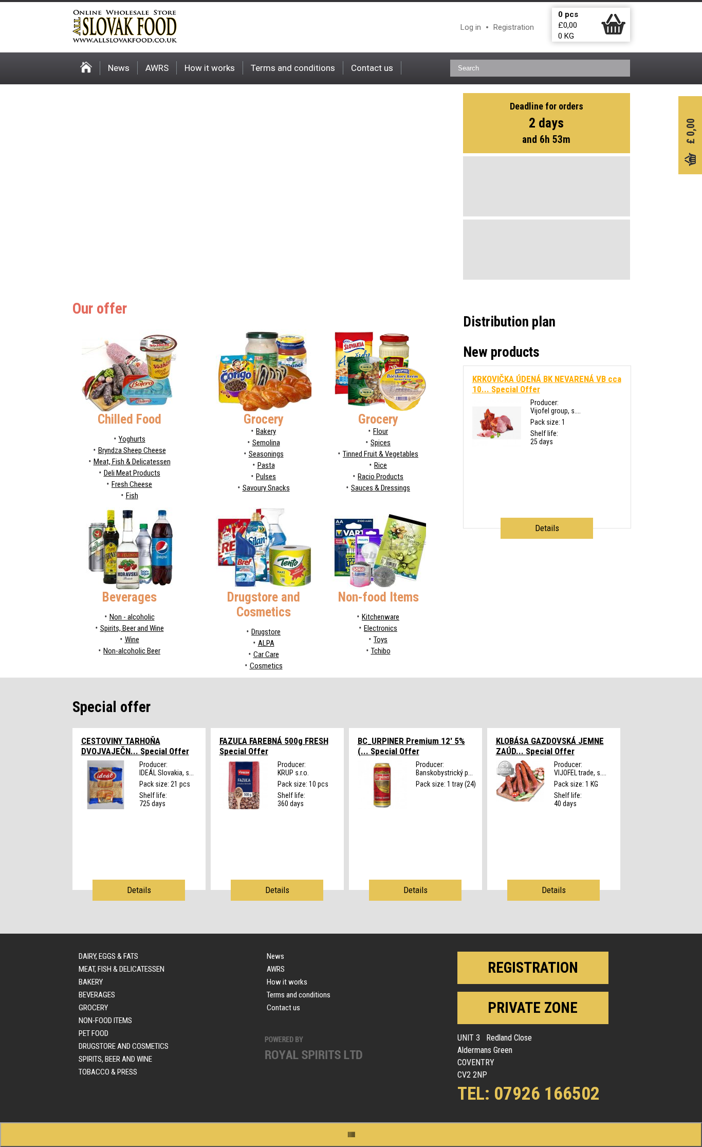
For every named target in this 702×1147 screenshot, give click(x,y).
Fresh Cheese (132, 484)
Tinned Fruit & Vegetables (380, 454)
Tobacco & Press (108, 1072)
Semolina (266, 442)
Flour (380, 431)
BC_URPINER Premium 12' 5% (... (411, 746)
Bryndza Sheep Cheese (132, 450)
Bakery (266, 431)
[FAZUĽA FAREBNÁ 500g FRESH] (243, 806)
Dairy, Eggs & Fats (108, 956)
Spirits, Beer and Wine (132, 628)
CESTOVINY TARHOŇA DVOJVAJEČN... (135, 746)
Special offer (111, 707)
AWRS (157, 68)
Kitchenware (380, 617)
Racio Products (380, 476)
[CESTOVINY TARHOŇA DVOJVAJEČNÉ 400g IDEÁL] (105, 806)
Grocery (93, 1007)
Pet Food (93, 1033)
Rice (380, 465)
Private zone (533, 1007)
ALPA (266, 643)
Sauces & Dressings (380, 488)
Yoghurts (132, 439)
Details (547, 528)
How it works (209, 68)
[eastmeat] (520, 799)
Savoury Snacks (266, 488)
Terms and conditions (293, 68)
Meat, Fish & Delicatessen (132, 461)
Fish (132, 495)
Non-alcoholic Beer (131, 651)
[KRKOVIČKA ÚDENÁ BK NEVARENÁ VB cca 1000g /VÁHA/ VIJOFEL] (496, 444)
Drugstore (266, 631)
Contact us (372, 68)
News (119, 68)
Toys (380, 639)
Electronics (380, 628)
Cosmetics (266, 665)
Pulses (266, 476)
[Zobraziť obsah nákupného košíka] (613, 32)
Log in (470, 27)
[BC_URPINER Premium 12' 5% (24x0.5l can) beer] (382, 806)
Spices (381, 442)
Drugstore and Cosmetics (124, 1046)
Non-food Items (105, 1020)
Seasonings (266, 454)
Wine (132, 639)
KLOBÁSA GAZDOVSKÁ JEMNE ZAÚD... (550, 746)
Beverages (97, 994)
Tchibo (381, 651)
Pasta (266, 465)
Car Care (266, 654)
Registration (513, 27)
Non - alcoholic (132, 617)
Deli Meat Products (132, 473)
